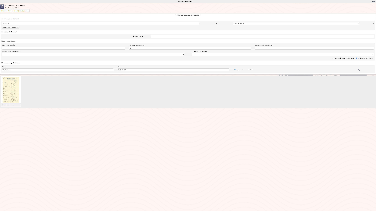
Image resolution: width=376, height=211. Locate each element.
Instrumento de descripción (263, 45)
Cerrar (373, 1)
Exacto (252, 70)
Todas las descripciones (365, 58)
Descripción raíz (138, 36)
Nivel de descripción (8, 45)
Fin (119, 67)
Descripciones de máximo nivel (344, 58)
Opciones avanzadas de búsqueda (188, 15)
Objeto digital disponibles (136, 45)
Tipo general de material (199, 51)
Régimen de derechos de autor (11, 51)
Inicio (4, 67)
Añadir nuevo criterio (9, 27)
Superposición (240, 70)
